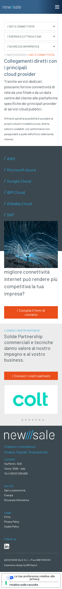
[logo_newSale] (12, 7)
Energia (8, 495)
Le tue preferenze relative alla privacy (34, 577)
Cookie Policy (11, 526)
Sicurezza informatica (16, 500)
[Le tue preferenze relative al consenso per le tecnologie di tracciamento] (6, 583)
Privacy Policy (11, 521)
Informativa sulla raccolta (21, 584)
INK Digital (31, 565)
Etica (7, 516)
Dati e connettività (14, 490)
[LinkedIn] (31, 545)
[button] (31, 26)
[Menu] (57, 7)
